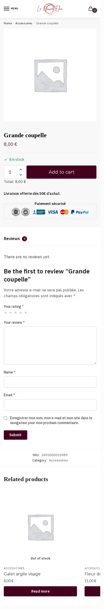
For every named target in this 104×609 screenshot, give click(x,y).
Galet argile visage (22, 574)
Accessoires (23, 23)
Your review (14, 322)
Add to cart (61, 172)
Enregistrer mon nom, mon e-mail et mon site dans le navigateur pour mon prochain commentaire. (51, 420)
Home (8, 23)
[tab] (50, 239)
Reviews (14, 238)
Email (9, 395)
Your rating (14, 306)
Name (9, 372)
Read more (40, 591)
